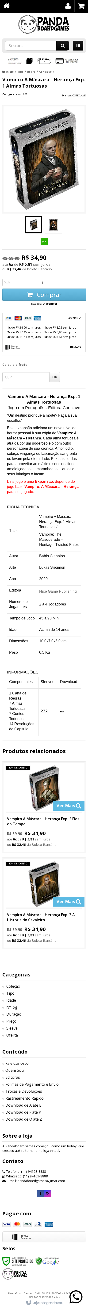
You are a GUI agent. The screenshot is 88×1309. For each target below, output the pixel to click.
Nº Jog (11, 1007)
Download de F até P (23, 1112)
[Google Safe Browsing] (47, 1260)
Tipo (20, 71)
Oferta (12, 1035)
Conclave (45, 71)
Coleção (13, 986)
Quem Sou (14, 1070)
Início (10, 71)
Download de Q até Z (23, 1119)
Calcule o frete (14, 364)
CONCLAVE (79, 95)
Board (31, 71)
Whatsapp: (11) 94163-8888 (26, 1176)
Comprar (48, 294)
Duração (13, 1014)
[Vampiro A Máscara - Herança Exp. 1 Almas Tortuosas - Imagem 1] (33, 224)
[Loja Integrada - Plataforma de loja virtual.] (44, 1303)
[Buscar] (62, 46)
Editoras (12, 1077)
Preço (11, 1021)
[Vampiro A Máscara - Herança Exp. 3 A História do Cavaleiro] (44, 903)
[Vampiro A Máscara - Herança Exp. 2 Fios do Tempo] (44, 807)
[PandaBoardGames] (44, 24)
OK (54, 377)
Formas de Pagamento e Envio (32, 1084)
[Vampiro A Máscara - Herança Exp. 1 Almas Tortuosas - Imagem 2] (53, 224)
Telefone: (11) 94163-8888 (25, 1171)
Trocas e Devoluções (23, 1091)
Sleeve (12, 1028)
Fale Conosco (17, 1063)
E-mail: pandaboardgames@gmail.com (35, 1181)
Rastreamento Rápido (24, 1098)
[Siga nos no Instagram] (47, 1193)
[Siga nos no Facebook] (40, 1193)
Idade (11, 1000)
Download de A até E (23, 1105)
